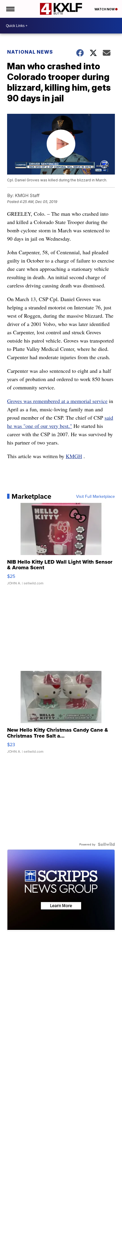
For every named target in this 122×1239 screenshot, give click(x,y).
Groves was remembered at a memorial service (57, 401)
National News (30, 52)
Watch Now (104, 9)
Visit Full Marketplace (95, 496)
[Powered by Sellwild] (106, 844)
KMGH (74, 456)
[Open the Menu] (9, 8)
